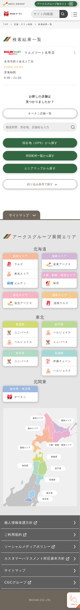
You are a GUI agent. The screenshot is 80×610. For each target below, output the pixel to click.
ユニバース (21, 332)
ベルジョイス (23, 341)
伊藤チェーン (62, 361)
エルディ (20, 283)
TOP (5, 24)
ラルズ (18, 264)
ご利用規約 (13, 534)
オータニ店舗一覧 (40, 113)
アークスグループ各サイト (52, 3)
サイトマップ (15, 570)
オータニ (20, 396)
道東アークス (62, 264)
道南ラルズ (61, 303)
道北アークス (23, 303)
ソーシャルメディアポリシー (27, 546)
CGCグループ (15, 582)
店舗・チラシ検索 (23, 24)
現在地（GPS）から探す (40, 143)
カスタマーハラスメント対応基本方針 (34, 558)
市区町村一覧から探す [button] (40, 155)
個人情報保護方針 (18, 522)
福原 (56, 283)
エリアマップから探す (40, 168)
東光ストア (21, 273)
